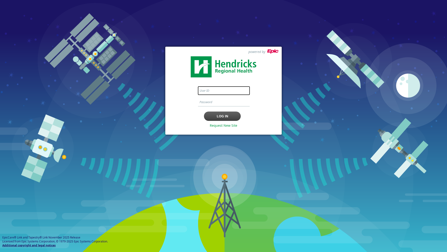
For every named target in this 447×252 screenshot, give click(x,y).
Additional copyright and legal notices (29, 245)
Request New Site (223, 125)
